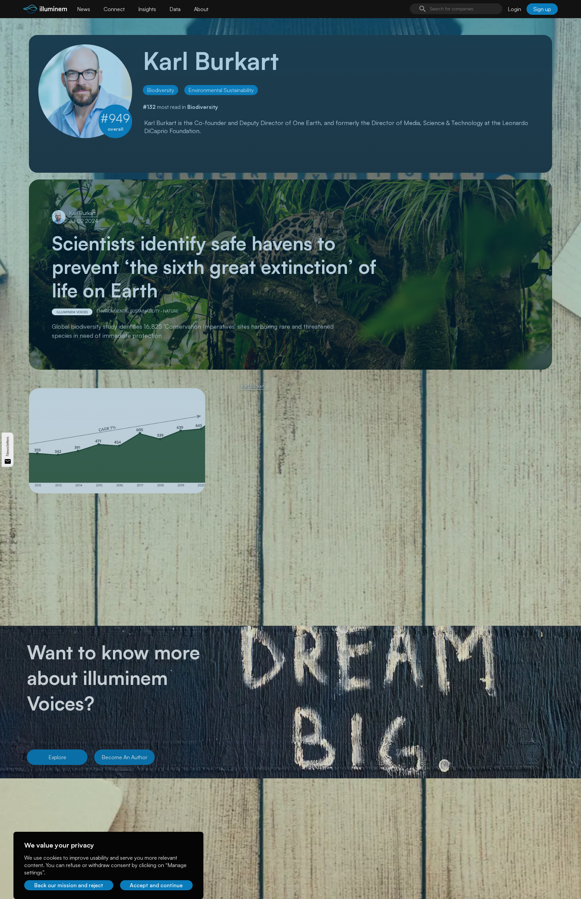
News (83, 9)
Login (514, 9)
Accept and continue (156, 885)
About (201, 9)
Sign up (542, 9)
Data (175, 9)
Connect (114, 9)
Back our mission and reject (68, 885)
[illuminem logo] (45, 10)
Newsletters (7, 446)
